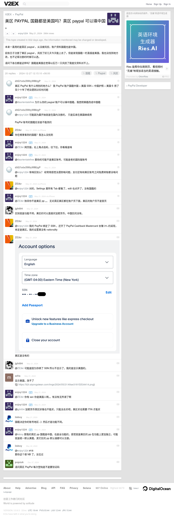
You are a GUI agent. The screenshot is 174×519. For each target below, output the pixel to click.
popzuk (19, 462)
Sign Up (158, 4)
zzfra (17, 375)
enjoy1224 (23, 33)
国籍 (87, 73)
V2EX (8, 14)
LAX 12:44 (56, 510)
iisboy (18, 417)
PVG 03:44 (44, 510)
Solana (87, 488)
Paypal (101, 73)
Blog (44, 488)
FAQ (62, 488)
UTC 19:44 (33, 510)
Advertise (30, 488)
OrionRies (143, 76)
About (7, 488)
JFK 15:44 (67, 510)
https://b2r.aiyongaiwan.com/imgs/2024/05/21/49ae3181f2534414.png (56, 384)
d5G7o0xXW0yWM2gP (27, 81)
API (53, 488)
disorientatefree (25, 102)
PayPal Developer (137, 85)
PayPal (19, 14)
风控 (115, 73)
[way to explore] (11, 4)
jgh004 (19, 208)
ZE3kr (18, 130)
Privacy (74, 488)
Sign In (167, 4)
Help (18, 488)
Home (149, 4)
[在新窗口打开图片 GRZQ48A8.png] (67, 351)
